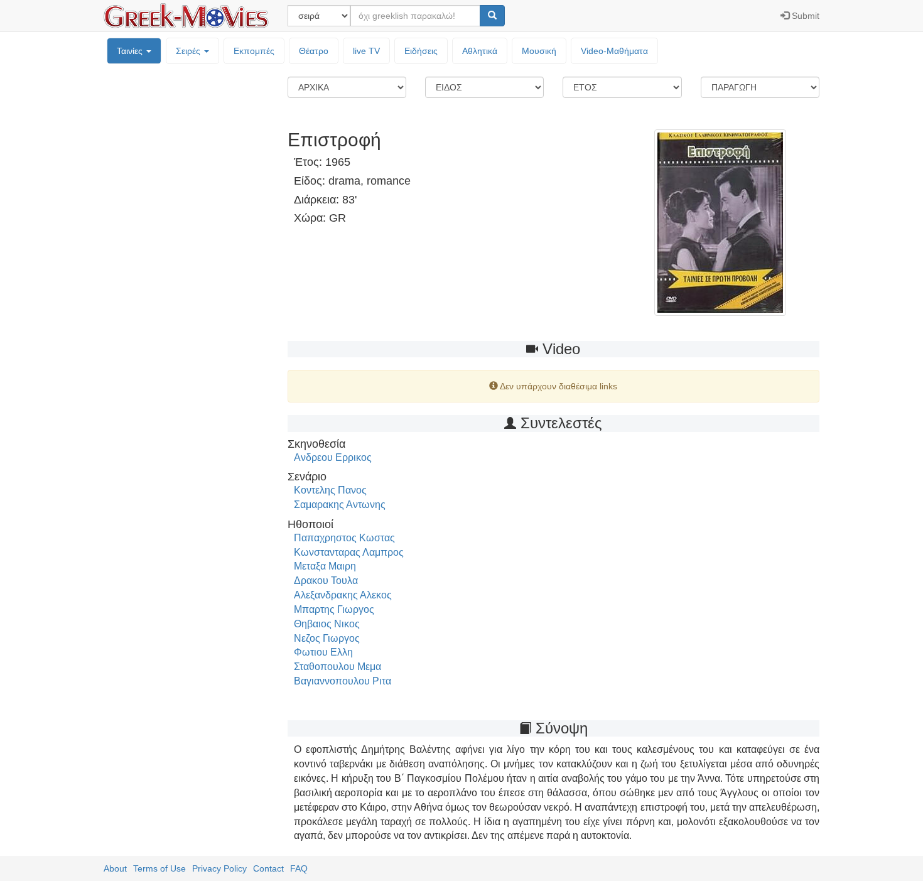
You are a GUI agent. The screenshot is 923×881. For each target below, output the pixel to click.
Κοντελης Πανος (330, 490)
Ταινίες (131, 51)
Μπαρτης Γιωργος (334, 609)
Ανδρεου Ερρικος (333, 457)
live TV (366, 51)
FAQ (299, 868)
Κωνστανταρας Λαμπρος (349, 552)
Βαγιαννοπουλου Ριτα (342, 681)
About (115, 868)
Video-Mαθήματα (614, 51)
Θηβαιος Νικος (327, 624)
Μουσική (539, 51)
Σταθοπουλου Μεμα (337, 666)
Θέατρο (313, 51)
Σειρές (189, 51)
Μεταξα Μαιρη (325, 566)
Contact (268, 868)
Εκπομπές (254, 51)
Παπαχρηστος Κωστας (344, 537)
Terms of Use (159, 868)
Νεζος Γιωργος (327, 638)
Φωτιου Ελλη (323, 652)
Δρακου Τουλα (326, 580)
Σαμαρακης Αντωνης (340, 504)
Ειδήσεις (421, 51)
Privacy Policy (219, 868)
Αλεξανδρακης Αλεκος (343, 595)
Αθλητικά (479, 51)
